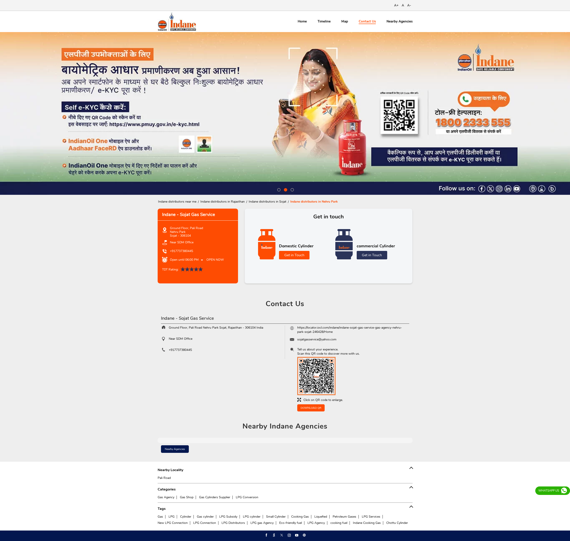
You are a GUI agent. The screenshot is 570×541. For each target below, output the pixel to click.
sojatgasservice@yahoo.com (316, 339)
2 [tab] (285, 189)
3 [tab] (292, 189)
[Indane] (177, 21)
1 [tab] (278, 189)
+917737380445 (181, 251)
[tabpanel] (285, 113)
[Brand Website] (304, 535)
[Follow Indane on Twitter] (281, 535)
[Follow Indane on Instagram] (288, 535)
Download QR (311, 408)
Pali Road (164, 478)
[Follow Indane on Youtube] (296, 535)
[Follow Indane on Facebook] (266, 535)
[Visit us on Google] (273, 535)
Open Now (215, 260)
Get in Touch (294, 255)
